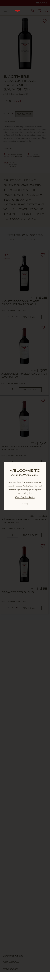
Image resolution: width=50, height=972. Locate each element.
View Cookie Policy (25, 497)
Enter (25, 504)
